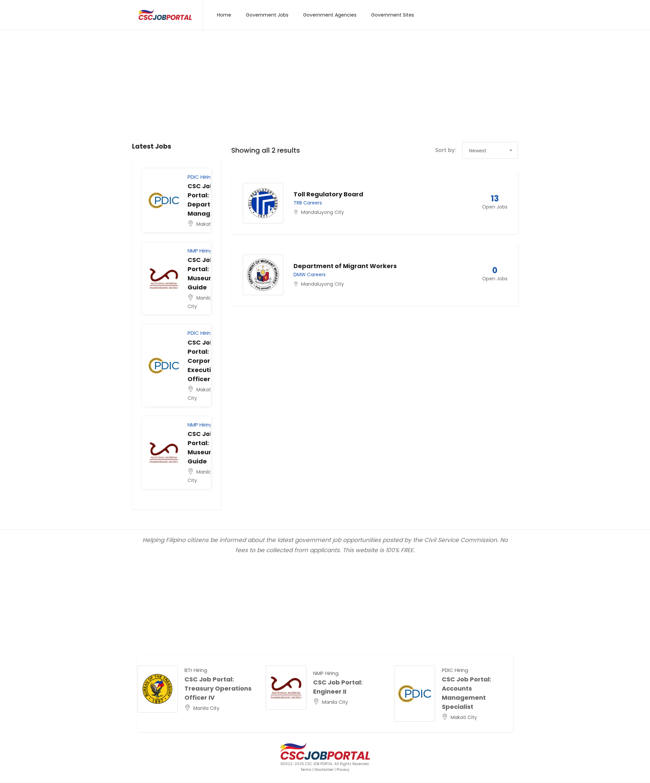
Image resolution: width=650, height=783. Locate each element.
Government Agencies (329, 15)
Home (224, 15)
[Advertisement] (325, 91)
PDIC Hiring (201, 176)
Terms (306, 769)
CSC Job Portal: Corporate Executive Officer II (204, 360)
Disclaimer (324, 769)
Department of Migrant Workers (345, 266)
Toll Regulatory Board (328, 194)
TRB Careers (308, 202)
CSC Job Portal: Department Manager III (462, 688)
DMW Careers (310, 274)
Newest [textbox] (477, 150)
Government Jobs (267, 15)
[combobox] (490, 150)
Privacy (343, 769)
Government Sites (392, 15)
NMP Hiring (200, 250)
